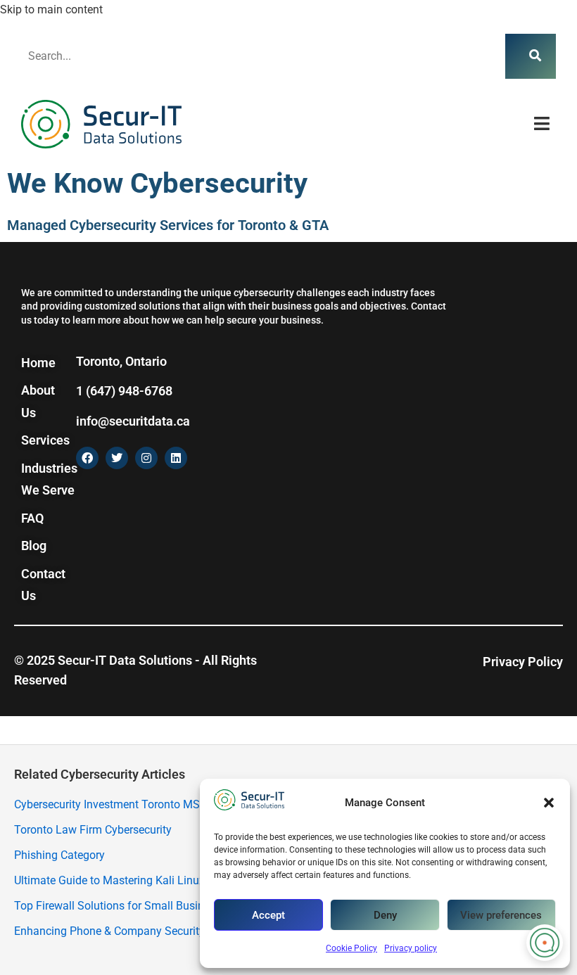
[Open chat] (544, 942)
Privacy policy (410, 948)
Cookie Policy (351, 948)
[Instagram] (146, 458)
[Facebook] (87, 458)
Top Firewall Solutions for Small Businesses (123, 905)
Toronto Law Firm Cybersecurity (93, 829)
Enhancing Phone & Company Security (109, 931)
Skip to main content (51, 9)
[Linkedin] (176, 458)
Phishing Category (59, 855)
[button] (549, 803)
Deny (385, 915)
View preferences (501, 915)
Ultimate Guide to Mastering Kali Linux (109, 880)
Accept (268, 915)
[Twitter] (117, 458)
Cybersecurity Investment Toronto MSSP (114, 804)
